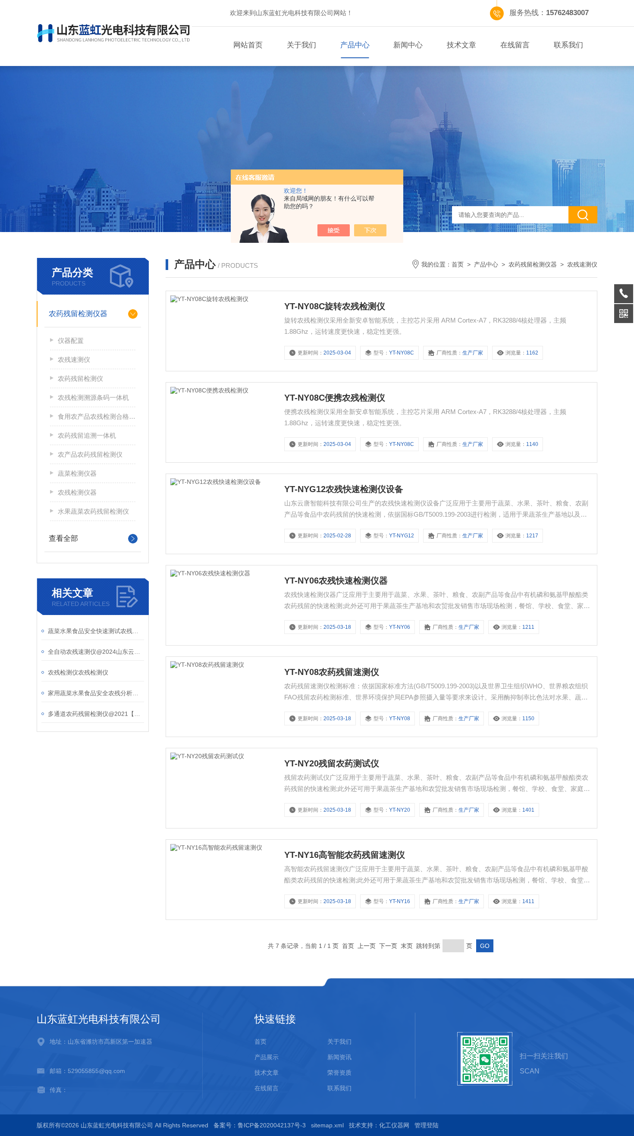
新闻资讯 (339, 1057)
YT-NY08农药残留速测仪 (331, 672)
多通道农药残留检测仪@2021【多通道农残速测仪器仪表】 (96, 713)
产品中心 (355, 45)
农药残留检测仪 (80, 378)
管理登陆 (426, 1125)
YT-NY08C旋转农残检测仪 (334, 306)
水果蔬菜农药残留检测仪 (93, 511)
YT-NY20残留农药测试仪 (331, 763)
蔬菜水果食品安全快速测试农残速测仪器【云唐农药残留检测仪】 (96, 631)
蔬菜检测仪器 (77, 473)
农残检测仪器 (77, 492)
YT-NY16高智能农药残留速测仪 (344, 855)
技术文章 (461, 45)
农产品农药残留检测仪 (90, 454)
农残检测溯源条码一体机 (93, 397)
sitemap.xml (327, 1125)
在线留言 (515, 45)
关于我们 (301, 45)
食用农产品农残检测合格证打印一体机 (96, 416)
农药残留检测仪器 (78, 314)
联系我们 (568, 45)
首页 (458, 264)
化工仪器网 (394, 1125)
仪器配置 (71, 340)
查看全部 (63, 538)
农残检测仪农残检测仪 (78, 672)
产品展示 (266, 1057)
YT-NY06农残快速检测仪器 (336, 580)
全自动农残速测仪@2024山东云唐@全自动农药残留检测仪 (96, 651)
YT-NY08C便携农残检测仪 (334, 397)
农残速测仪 (74, 359)
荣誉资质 (339, 1072)
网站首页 (248, 45)
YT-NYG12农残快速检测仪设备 (343, 489)
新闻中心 (408, 45)
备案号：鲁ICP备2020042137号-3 (259, 1125)
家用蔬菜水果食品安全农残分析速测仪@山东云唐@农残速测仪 (96, 693)
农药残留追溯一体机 (87, 435)
